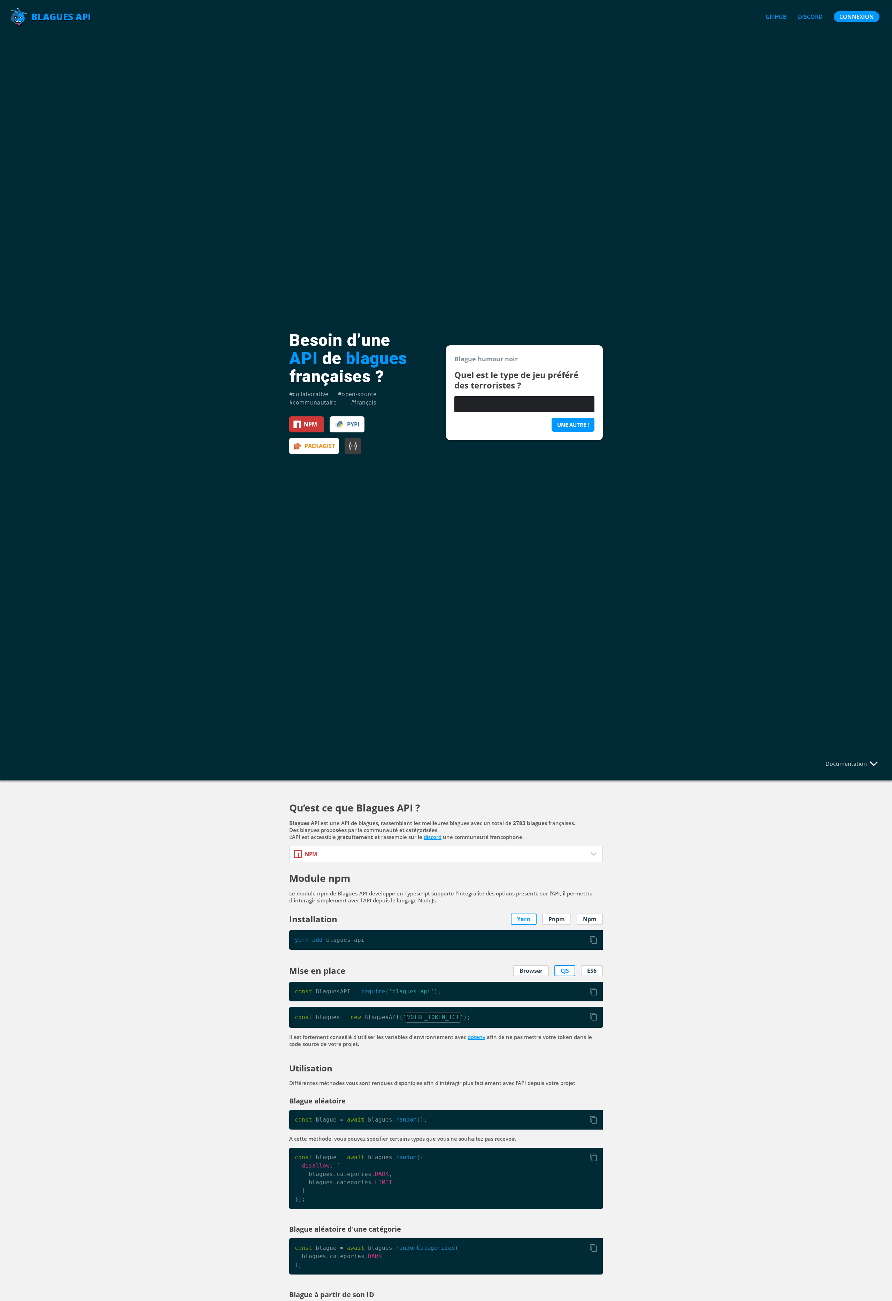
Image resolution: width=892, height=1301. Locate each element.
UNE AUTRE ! (573, 424)
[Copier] (593, 940)
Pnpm (556, 919)
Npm (590, 919)
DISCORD (810, 17)
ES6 (592, 971)
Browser (531, 971)
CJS (565, 971)
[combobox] (446, 854)
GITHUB (776, 17)
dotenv (476, 1036)
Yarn (523, 919)
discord (432, 836)
